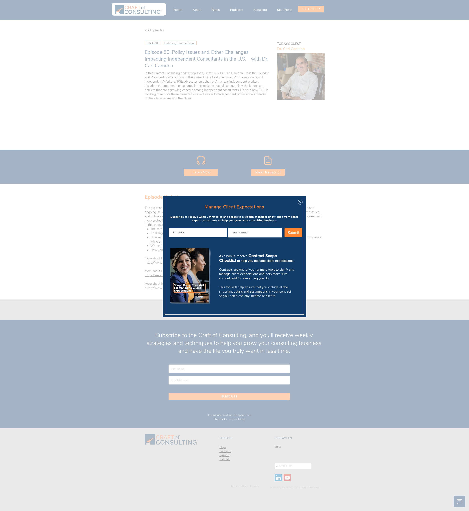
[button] (300, 202)
